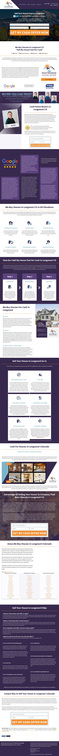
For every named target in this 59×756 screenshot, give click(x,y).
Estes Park (30, 582)
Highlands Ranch (29, 592)
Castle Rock (10, 589)
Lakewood (30, 596)
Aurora (10, 580)
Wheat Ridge (48, 595)
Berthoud (11, 581)
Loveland (49, 578)
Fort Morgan (29, 585)
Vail (48, 592)
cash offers (24, 74)
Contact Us (55, 5)
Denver (10, 598)
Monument (49, 582)
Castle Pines (10, 588)
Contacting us (31, 730)
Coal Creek (11, 592)
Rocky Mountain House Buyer (7, 744)
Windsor (48, 596)
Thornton (49, 591)
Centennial (11, 591)
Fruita (30, 587)
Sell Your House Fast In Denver (7, 743)
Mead (49, 581)
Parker (48, 585)
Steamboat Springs (49, 588)
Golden (29, 588)
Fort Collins (29, 584)
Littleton (30, 598)
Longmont (12, 551)
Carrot (50, 754)
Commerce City (11, 596)
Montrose (49, 580)
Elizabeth (30, 578)
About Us (39, 4)
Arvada (10, 577)
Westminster (48, 593)
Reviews (33, 4)
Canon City (11, 587)
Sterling (48, 589)
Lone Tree (49, 575)
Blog (28, 4)
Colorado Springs (10, 595)
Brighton (11, 584)
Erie (30, 581)
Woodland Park (49, 598)
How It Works (22, 4)
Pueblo (48, 587)
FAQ (51, 5)
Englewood (30, 580)
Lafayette (30, 595)
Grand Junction (30, 589)
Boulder (10, 582)
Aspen (11, 578)
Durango (29, 577)
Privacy (14, 744)
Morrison (49, 584)
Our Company (48, 79)
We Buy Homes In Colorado (18, 743)
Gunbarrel (30, 593)
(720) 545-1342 (54, 3)
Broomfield (11, 585)
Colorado (11, 575)
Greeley (29, 591)
